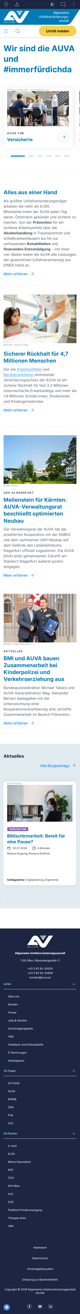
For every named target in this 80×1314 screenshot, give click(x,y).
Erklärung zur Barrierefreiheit (40, 1279)
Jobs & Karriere (17, 1020)
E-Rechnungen (17, 1052)
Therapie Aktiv (17, 1218)
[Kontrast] (52, 4)
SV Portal (14, 1083)
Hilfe (11, 1036)
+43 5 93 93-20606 (40, 973)
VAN (10, 1226)
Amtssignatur (16, 1060)
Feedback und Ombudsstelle (25, 1044)
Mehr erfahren (16, 274)
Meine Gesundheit (19, 1161)
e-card (12, 1145)
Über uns (13, 996)
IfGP (10, 1170)
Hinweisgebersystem (40, 1269)
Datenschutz (40, 1258)
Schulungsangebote (20, 1028)
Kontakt (13, 1004)
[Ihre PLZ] (6, 4)
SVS (10, 1123)
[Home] (17, 16)
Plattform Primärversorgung (25, 1210)
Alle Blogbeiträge (54, 765)
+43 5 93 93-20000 (40, 968)
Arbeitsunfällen (29, 369)
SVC (11, 1194)
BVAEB (12, 1099)
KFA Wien (14, 1186)
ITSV (11, 1178)
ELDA (11, 1153)
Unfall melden (57, 31)
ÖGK (11, 1107)
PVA (10, 1115)
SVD (11, 1202)
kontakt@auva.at (40, 977)
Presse (12, 1012)
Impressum (40, 1247)
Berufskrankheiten (19, 374)
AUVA (11, 1091)
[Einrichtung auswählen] (17, 4)
